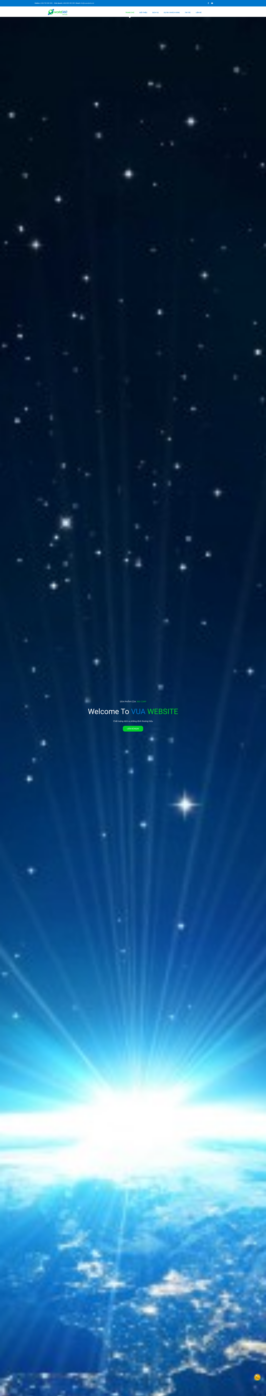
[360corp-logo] (57, 10)
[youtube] (212, 3)
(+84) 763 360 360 (46, 3)
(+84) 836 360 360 (69, 3)
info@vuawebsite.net (87, 3)
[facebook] (208, 3)
